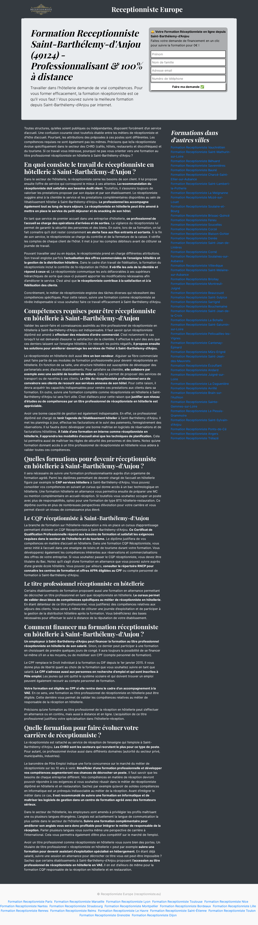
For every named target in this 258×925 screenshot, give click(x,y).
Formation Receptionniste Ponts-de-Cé (198, 429)
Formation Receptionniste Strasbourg (76, 906)
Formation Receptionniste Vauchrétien (198, 147)
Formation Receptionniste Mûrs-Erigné (198, 352)
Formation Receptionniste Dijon (154, 915)
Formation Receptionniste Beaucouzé (197, 293)
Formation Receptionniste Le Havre (123, 911)
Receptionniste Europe (147, 9)
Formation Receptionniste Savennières (198, 165)
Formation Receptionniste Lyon (128, 901)
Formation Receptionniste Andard (195, 370)
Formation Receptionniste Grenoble (105, 915)
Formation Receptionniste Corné (194, 252)
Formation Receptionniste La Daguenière (200, 384)
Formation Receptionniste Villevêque (197, 265)
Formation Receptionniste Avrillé (194, 388)
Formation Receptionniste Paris (30, 901)
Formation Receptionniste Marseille (79, 901)
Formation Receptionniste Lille (234, 906)
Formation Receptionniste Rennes (24, 911)
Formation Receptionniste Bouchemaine (199, 306)
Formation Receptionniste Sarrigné (195, 302)
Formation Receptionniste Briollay (195, 279)
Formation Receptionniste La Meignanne (199, 193)
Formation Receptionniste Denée (194, 238)
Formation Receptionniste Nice (226, 901)
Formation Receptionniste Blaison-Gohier (200, 234)
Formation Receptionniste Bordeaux (185, 906)
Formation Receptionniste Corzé (194, 229)
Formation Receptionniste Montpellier (131, 906)
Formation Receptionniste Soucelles (196, 224)
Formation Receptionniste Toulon (232, 911)
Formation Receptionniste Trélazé (195, 438)
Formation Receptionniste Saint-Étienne (178, 911)
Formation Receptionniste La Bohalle (197, 320)
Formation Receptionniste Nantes (24, 906)
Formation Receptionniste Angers (194, 434)
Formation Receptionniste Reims (73, 911)
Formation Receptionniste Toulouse (177, 901)
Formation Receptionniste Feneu (193, 220)
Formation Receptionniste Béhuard (195, 161)
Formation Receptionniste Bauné (194, 170)
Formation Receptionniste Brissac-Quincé (200, 215)
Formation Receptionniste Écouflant (196, 365)
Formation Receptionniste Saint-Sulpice (199, 297)
